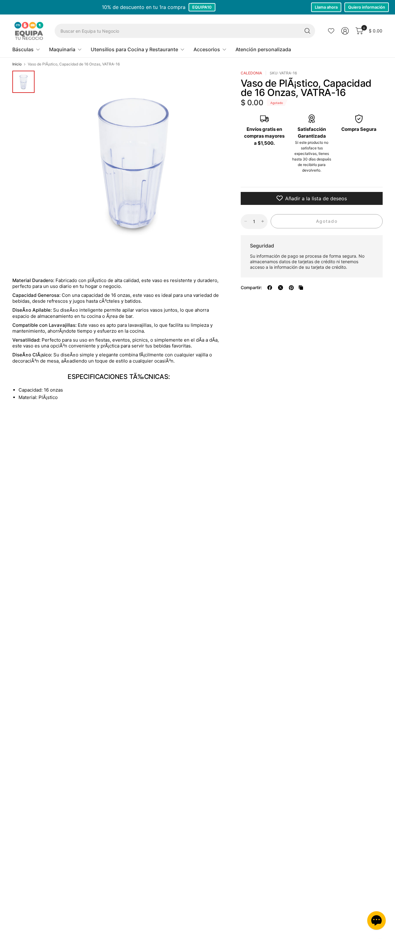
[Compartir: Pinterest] (291, 288)
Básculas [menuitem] (23, 49)
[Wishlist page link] (331, 31)
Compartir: (251, 287)
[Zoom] (213, 82)
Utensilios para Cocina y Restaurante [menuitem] (134, 49)
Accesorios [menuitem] (206, 49)
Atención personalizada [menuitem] (263, 49)
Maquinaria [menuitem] (62, 49)
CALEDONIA (251, 73)
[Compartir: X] (280, 288)
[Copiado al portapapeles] (301, 288)
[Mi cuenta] (345, 31)
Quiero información (366, 7)
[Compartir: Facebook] (270, 288)
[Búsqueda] (307, 31)
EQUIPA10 (202, 7)
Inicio (17, 64)
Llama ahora (326, 7)
